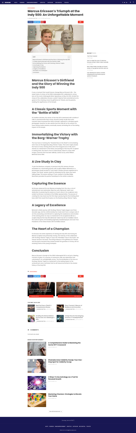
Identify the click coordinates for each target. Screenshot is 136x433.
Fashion (22, 2)
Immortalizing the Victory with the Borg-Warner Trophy (48, 63)
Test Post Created (92, 56)
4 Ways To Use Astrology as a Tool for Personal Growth (63, 378)
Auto (15, 2)
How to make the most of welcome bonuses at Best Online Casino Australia (97, 61)
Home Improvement (32, 2)
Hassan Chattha (33, 18)
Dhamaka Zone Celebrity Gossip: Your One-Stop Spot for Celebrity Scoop (65, 361)
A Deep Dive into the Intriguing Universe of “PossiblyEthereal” (74, 316)
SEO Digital (58, 2)
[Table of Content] (69, 57)
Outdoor (50, 2)
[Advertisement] (97, 28)
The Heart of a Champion (40, 70)
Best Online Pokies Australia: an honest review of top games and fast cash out (97, 67)
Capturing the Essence (39, 67)
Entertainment (31, 7)
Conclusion (36, 72)
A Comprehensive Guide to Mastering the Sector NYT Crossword (64, 344)
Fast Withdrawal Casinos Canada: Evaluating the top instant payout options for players (96, 74)
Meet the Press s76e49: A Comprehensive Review (43, 306)
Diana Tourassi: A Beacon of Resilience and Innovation (73, 306)
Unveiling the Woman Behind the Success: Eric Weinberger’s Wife (45, 317)
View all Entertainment (54, 411)
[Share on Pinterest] (44, 22)
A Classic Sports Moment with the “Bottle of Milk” (46, 61)
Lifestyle (42, 2)
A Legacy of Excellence (39, 69)
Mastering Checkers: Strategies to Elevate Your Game (64, 395)
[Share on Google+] (42, 22)
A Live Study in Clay (38, 65)
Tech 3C (66, 2)
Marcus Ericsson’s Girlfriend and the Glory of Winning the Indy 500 (51, 59)
